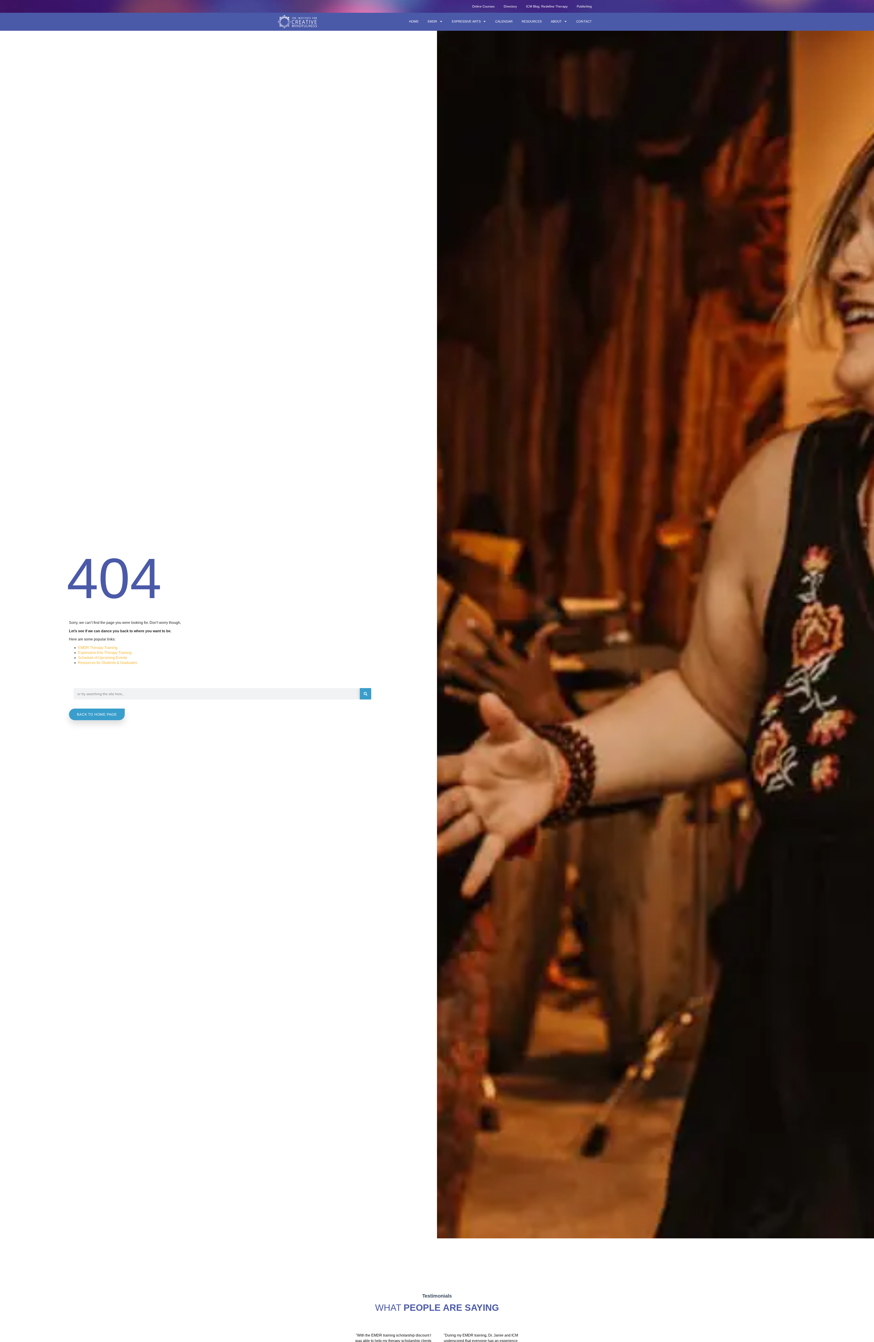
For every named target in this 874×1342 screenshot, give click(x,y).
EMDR (432, 21)
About (556, 21)
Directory (510, 6)
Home (414, 21)
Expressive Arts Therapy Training (105, 653)
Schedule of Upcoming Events (102, 658)
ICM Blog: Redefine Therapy (547, 6)
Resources (532, 21)
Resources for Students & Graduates (107, 663)
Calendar (504, 21)
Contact (584, 21)
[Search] (365, 693)
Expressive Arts (466, 21)
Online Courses (483, 6)
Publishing (584, 6)
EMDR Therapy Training (97, 648)
